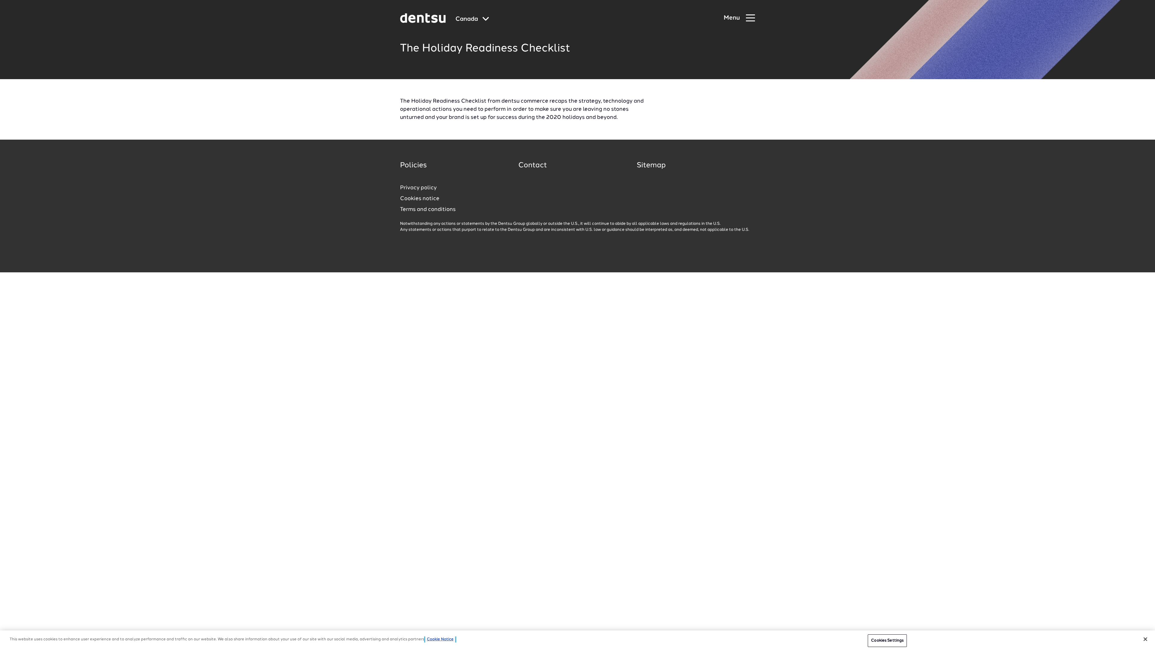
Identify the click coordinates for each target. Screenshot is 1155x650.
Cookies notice (419, 198)
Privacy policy (418, 187)
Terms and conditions (428, 209)
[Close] (1145, 639)
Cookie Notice (440, 639)
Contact (532, 165)
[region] (577, 640)
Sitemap (651, 165)
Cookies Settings (887, 640)
